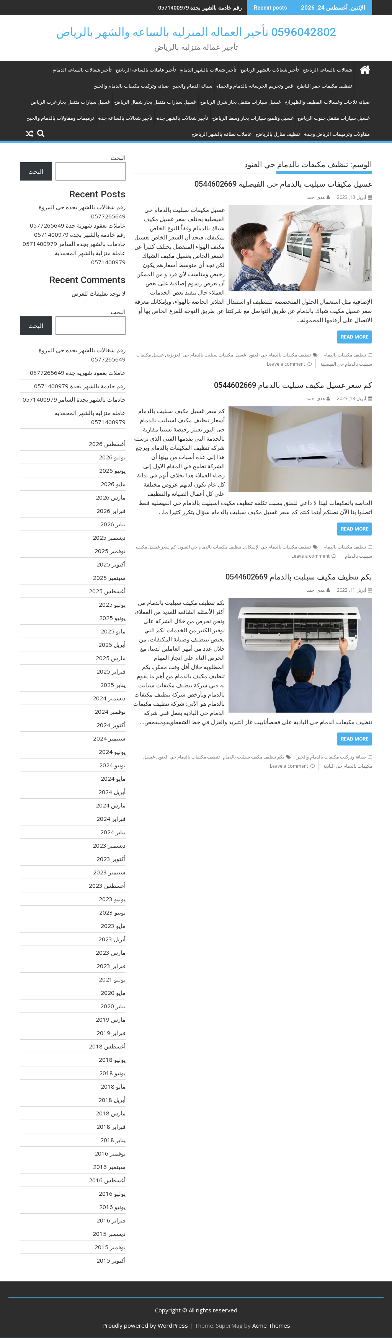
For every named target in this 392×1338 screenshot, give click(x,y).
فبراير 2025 (111, 671)
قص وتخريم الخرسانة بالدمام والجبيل (255, 86)
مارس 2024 (111, 805)
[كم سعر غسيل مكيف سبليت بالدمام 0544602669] (300, 411)
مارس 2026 (111, 497)
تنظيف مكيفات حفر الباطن (324, 86)
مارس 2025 (111, 658)
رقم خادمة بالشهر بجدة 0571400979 (200, 7)
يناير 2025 (113, 685)
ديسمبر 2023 (109, 845)
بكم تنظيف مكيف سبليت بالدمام (253, 757)
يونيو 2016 (112, 1207)
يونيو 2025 (112, 618)
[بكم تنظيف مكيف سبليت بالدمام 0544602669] (300, 602)
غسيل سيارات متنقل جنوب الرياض (334, 118)
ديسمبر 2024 (109, 698)
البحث (118, 157)
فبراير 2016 (111, 1220)
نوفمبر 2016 (110, 1153)
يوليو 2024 (112, 751)
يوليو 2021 (112, 979)
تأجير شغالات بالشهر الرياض (270, 70)
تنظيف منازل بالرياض (278, 134)
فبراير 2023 (111, 966)
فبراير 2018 (111, 1126)
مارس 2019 (111, 1019)
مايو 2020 (113, 992)
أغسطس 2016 (107, 1180)
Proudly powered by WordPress (145, 1325)
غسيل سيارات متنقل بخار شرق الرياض (241, 102)
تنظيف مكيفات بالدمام (344, 355)
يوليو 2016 (112, 1193)
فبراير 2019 (111, 1033)
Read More (354, 337)
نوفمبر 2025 (110, 551)
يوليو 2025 (112, 604)
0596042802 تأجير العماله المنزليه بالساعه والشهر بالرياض (196, 32)
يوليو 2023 (112, 899)
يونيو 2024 (112, 765)
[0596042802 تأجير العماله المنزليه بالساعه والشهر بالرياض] (364, 68)
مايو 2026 (113, 484)
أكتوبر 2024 (111, 725)
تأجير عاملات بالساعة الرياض (146, 70)
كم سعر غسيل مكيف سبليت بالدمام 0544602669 (293, 385)
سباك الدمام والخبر (192, 86)
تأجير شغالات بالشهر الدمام (208, 70)
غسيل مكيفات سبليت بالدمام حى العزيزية (206, 355)
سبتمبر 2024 (109, 738)
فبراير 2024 (111, 818)
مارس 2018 (111, 1113)
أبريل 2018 (112, 1100)
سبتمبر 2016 (109, 1166)
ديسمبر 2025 (109, 537)
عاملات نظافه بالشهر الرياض (222, 134)
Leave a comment (286, 364)
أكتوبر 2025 (111, 564)
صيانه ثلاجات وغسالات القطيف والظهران (327, 102)
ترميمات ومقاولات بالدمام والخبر (60, 118)
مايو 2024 (113, 778)
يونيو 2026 (112, 470)
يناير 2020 (113, 1006)
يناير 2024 (113, 832)
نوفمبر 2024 (110, 711)
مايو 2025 (113, 631)
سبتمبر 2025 (109, 577)
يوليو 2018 (112, 1059)
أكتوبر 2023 (111, 859)
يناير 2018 (113, 1140)
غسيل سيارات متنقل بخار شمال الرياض (155, 102)
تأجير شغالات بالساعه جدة (125, 118)
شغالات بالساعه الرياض (327, 70)
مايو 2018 (113, 1086)
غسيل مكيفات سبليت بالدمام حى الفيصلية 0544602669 (283, 184)
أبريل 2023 (112, 939)
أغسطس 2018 (107, 1046)
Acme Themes (271, 1325)
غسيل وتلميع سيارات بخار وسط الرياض (253, 118)
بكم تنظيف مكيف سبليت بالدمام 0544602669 (298, 576)
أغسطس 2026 (107, 444)
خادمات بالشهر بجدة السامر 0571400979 (74, 243)
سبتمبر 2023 (109, 872)
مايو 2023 (113, 925)
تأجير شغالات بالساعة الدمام (82, 70)
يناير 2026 (113, 524)
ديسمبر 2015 (109, 1233)
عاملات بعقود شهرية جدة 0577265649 (78, 225)
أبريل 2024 (112, 792)
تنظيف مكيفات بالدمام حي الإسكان (277, 547)
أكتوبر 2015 (111, 1260)
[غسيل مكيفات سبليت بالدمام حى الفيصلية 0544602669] (300, 209)
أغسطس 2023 (107, 885)
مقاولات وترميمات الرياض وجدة (337, 134)
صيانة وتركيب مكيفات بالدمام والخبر (132, 86)
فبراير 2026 (111, 510)
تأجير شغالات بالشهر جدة (182, 118)
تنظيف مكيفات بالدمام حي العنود (280, 355)
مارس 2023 (111, 952)
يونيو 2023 (112, 912)
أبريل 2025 (112, 644)
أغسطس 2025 (107, 591)
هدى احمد (316, 197)
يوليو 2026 (112, 457)
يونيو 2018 (112, 1073)
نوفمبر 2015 (110, 1247)
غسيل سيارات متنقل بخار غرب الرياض (70, 102)
